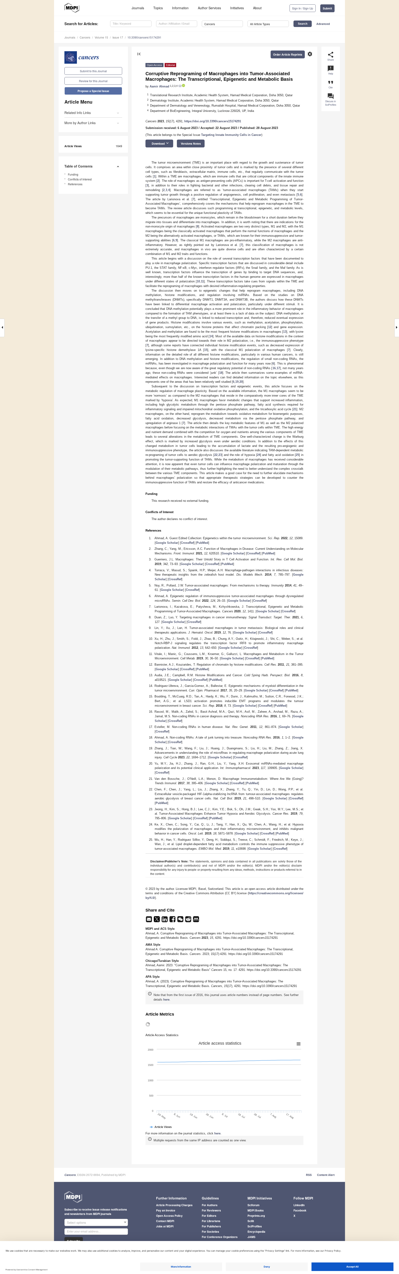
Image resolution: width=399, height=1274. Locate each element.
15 (205, 350)
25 (297, 455)
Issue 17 (117, 37)
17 (278, 368)
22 (216, 455)
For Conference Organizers (220, 1237)
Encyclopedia (256, 1231)
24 (258, 455)
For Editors (209, 1216)
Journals (138, 8)
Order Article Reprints (287, 54)
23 (220, 455)
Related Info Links (77, 112)
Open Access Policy (169, 1216)
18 (220, 372)
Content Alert (326, 1175)
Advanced (323, 24)
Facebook (299, 1210)
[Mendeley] (196, 920)
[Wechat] (180, 920)
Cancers (85, 37)
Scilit (251, 1221)
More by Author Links (80, 122)
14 (211, 336)
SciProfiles (255, 1226)
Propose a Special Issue (93, 91)
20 (241, 381)
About (257, 8)
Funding (73, 174)
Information (180, 8)
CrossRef (187, 542)
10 (198, 281)
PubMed (202, 542)
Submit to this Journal (93, 71)
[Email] (149, 920)
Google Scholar (167, 542)
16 (274, 368)
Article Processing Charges (174, 1205)
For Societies (210, 1231)
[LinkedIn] (165, 920)
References (75, 184)
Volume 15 (101, 37)
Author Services (209, 8)
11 (202, 281)
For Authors (210, 1205)
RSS (309, 1175)
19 (237, 381)
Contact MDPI (165, 1221)
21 (294, 409)
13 (284, 331)
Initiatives (237, 8)
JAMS (251, 1237)
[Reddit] (188, 920)
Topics (158, 8)
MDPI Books (256, 1210)
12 (269, 327)
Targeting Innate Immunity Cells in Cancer (231, 135)
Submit (327, 8)
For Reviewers (211, 1210)
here (166, 999)
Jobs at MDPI (164, 1226)
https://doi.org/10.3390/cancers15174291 (212, 121)
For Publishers (211, 1226)
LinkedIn (299, 1205)
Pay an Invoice (165, 1210)
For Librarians (211, 1221)
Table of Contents (78, 166)
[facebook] (172, 920)
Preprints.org (256, 1216)
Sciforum (254, 1205)
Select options (76, 1222)
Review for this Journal (93, 81)
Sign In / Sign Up (302, 8)
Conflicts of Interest (80, 179)
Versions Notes (191, 143)
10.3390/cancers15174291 (144, 37)
